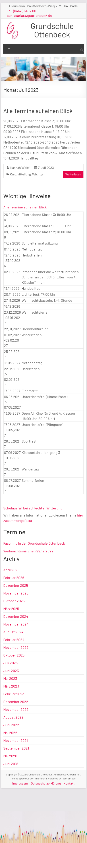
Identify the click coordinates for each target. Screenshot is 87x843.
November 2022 (16, 709)
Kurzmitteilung (20, 174)
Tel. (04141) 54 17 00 (21, 11)
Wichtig (37, 174)
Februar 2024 (13, 639)
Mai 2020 (10, 756)
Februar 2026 (13, 577)
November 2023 (15, 647)
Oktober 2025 (14, 601)
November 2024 (16, 624)
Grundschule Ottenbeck (52, 30)
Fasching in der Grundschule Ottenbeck (34, 543)
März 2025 (11, 608)
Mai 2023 (10, 678)
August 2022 (13, 717)
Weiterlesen (73, 174)
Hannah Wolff (19, 167)
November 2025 (15, 593)
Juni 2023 (11, 670)
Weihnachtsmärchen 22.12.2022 (28, 551)
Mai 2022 (10, 732)
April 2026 (11, 570)
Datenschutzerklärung (46, 783)
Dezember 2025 (15, 585)
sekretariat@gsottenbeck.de (29, 15)
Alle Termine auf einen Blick (37, 110)
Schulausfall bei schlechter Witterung (32, 508)
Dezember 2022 (15, 701)
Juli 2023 (10, 663)
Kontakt (69, 783)
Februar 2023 (13, 694)
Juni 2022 (11, 725)
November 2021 (15, 740)
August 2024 (13, 632)
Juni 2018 (10, 763)
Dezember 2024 (15, 616)
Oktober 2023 (14, 655)
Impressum (20, 783)
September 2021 (16, 748)
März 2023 (11, 686)
